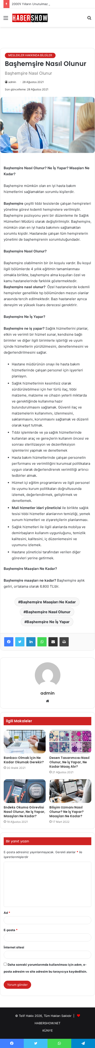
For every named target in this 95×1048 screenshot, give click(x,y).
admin (12, 82)
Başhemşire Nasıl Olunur (48, 612)
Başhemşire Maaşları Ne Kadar (48, 602)
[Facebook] (8, 641)
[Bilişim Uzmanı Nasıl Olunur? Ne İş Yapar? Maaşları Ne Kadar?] (70, 791)
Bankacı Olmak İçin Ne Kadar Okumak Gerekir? (24, 759)
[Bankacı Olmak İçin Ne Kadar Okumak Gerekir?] (25, 741)
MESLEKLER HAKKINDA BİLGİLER (30, 55)
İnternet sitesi (14, 947)
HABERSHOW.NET (47, 1023)
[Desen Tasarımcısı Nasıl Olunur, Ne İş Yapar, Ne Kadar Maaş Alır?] (70, 742)
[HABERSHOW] (30, 18)
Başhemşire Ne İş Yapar (48, 621)
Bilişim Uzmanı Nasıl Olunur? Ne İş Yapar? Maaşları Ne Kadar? (66, 811)
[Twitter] (19, 641)
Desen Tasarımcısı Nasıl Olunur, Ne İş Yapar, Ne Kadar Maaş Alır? (69, 762)
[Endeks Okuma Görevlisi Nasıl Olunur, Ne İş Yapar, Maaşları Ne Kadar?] (25, 791)
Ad (7, 913)
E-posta (11, 930)
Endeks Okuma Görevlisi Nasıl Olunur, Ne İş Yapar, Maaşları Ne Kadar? (24, 811)
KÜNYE (47, 1030)
